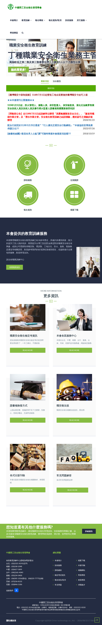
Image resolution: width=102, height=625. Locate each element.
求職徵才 (81, 585)
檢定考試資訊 (60, 575)
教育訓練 (26, 20)
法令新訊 (57, 81)
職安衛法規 (63, 405)
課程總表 (58, 570)
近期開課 (74, 180)
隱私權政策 (11, 620)
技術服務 (69, 20)
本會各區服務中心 (66, 335)
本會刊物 (81, 565)
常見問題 (58, 585)
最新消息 (45, 81)
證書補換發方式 (18, 405)
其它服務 (81, 20)
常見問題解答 (64, 475)
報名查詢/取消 (55, 20)
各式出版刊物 (17, 475)
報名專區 (39, 20)
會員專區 (81, 580)
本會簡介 (14, 20)
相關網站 (81, 570)
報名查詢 (28, 210)
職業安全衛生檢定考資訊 (23, 335)
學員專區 (14, 32)
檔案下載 (74, 210)
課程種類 (28, 180)
